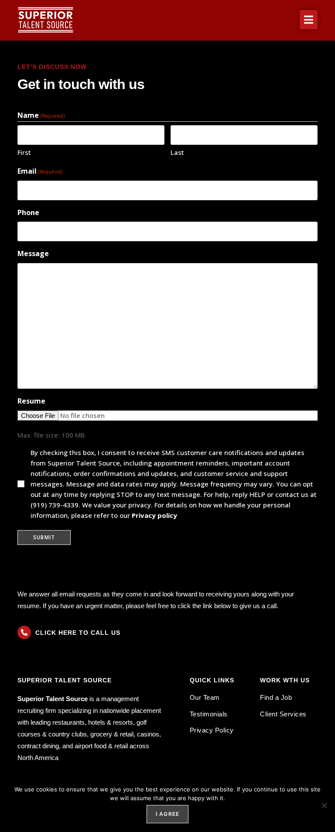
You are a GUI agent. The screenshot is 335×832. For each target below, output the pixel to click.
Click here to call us (77, 632)
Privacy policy (154, 515)
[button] (309, 19)
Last (177, 152)
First (24, 152)
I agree (167, 814)
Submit (44, 537)
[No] (324, 805)
